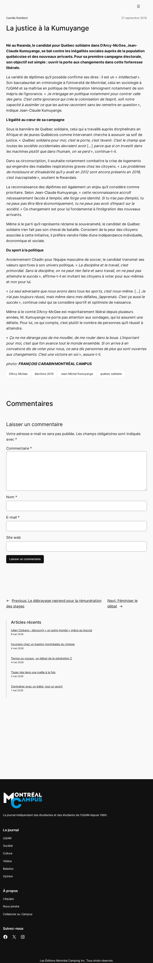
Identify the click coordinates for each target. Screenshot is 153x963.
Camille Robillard (17, 18)
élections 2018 (44, 373)
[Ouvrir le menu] (138, 6)
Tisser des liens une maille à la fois (33, 672)
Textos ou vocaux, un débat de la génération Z (41, 658)
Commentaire (19, 448)
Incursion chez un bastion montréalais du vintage (43, 644)
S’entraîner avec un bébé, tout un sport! (37, 686)
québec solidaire (111, 373)
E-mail (13, 517)
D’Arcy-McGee (18, 373)
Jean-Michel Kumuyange (77, 373)
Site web (13, 537)
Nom (11, 497)
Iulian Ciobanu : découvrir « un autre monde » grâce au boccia (51, 630)
